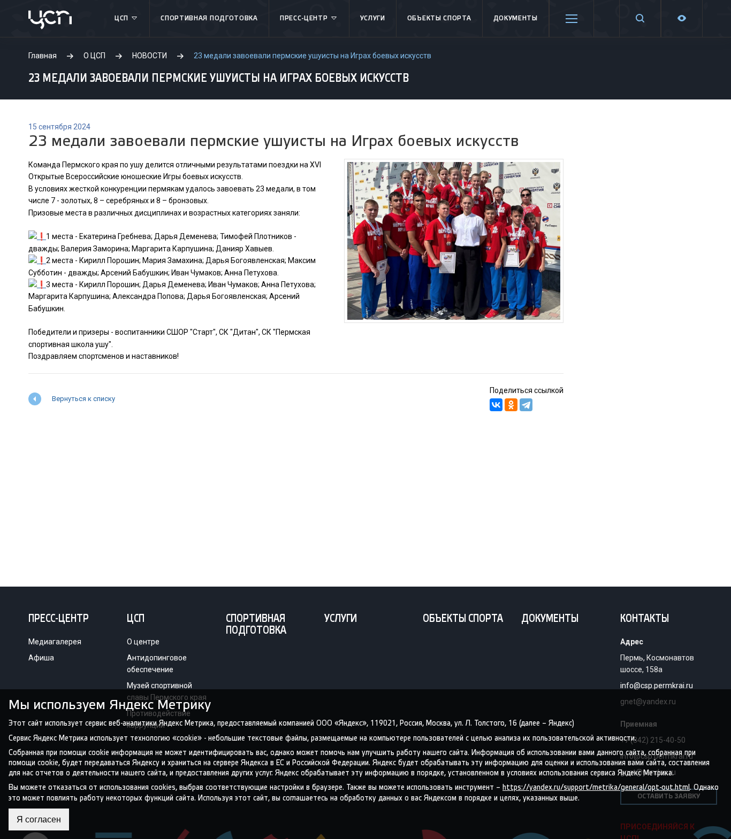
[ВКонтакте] (496, 404)
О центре (143, 641)
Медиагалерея (54, 641)
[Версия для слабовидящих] (681, 18)
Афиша (41, 657)
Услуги (372, 18)
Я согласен (39, 819)
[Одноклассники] (511, 404)
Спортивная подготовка (209, 18)
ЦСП (121, 18)
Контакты (644, 619)
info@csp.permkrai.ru (656, 685)
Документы (515, 18)
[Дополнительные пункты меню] (571, 18)
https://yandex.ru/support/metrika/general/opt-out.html (596, 787)
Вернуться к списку (83, 399)
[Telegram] (526, 404)
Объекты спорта (439, 18)
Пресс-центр (304, 18)
